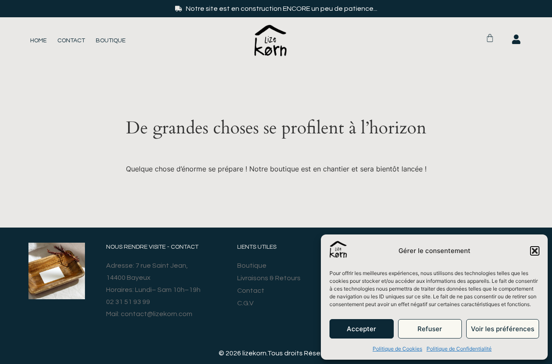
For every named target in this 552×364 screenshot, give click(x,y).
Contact (71, 41)
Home (38, 41)
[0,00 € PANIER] (490, 38)
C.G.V (245, 303)
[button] (534, 251)
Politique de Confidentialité (459, 348)
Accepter (361, 329)
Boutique (110, 41)
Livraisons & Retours (269, 278)
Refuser (429, 329)
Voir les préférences (502, 329)
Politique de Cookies (397, 348)
